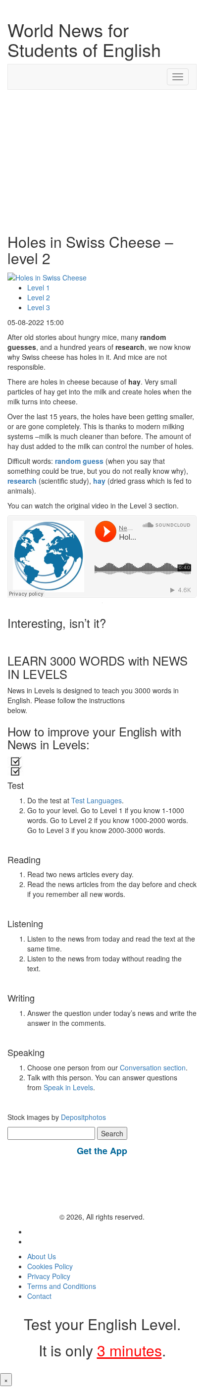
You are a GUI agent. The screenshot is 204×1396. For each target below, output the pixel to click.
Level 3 (38, 307)
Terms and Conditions (61, 1286)
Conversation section (153, 1067)
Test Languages (96, 800)
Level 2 (38, 297)
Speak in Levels (68, 1087)
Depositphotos (82, 1117)
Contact (39, 1296)
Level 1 (38, 287)
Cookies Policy (50, 1266)
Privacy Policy (48, 1276)
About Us (41, 1256)
